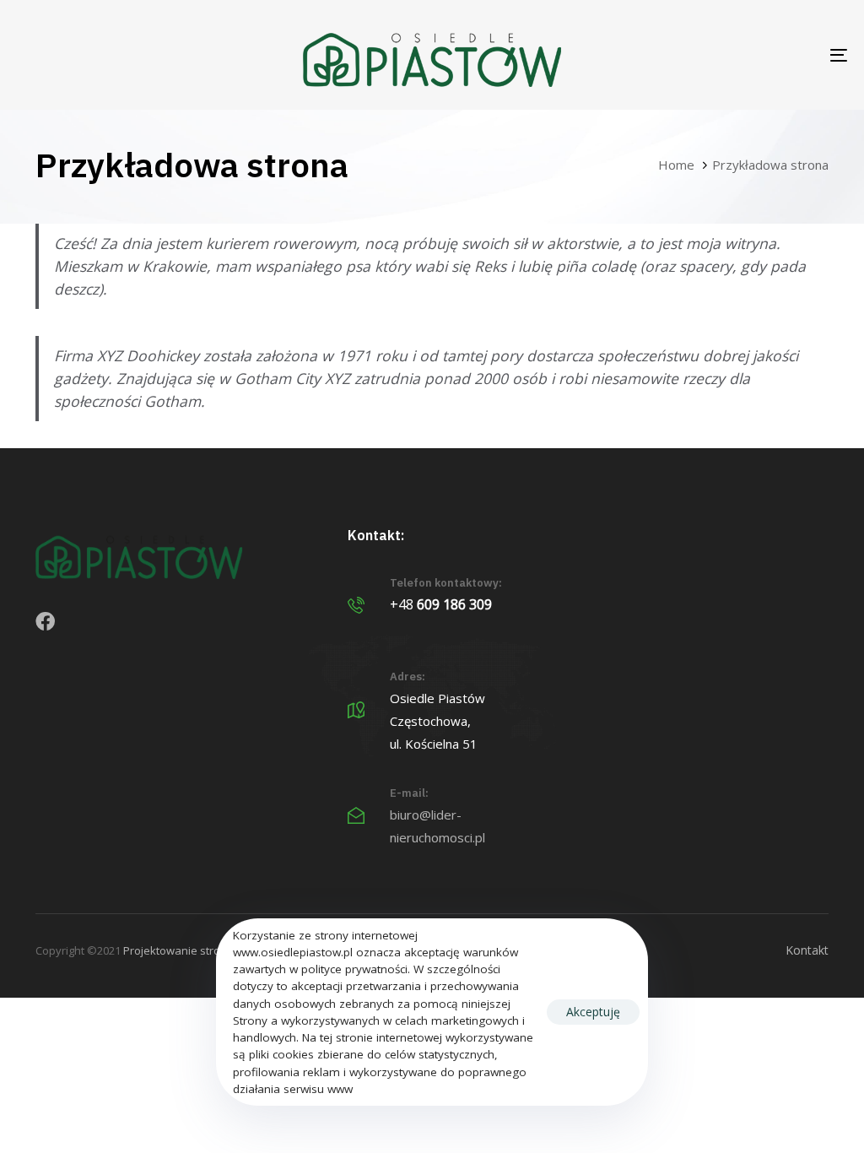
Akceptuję (593, 1012)
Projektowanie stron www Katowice (213, 950)
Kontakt (807, 950)
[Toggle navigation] (708, 55)
